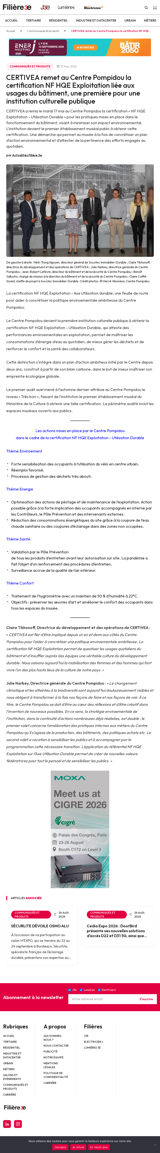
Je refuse (78, 1147)
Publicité (51, 1051)
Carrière (9, 1094)
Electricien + (93, 1041)
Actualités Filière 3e (27, 155)
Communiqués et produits (43, 31)
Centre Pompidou (88, 683)
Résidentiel (58, 20)
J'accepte (60, 1147)
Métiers (150, 20)
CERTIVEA (139, 627)
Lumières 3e (92, 1047)
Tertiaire (33, 20)
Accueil (11, 20)
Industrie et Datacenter (96, 20)
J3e (86, 1036)
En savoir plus (99, 1147)
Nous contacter (56, 1045)
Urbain (130, 20)
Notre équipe (53, 1057)
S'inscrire (146, 999)
